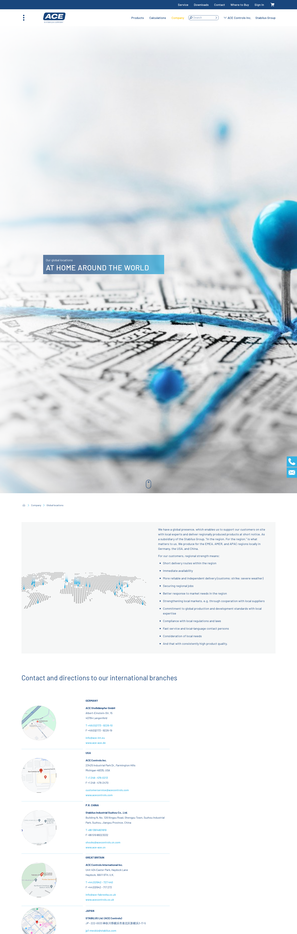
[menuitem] (137, 17)
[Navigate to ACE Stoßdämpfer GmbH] (38, 738)
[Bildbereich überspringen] (148, 484)
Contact (219, 5)
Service (183, 5)
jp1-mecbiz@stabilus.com (101, 930)
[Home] (23, 505)
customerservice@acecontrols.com (107, 790)
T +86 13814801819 (96, 830)
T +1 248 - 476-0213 (97, 777)
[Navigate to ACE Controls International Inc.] (38, 895)
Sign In (259, 5)
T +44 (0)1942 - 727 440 (99, 882)
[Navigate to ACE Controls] (38, 842)
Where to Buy (239, 5)
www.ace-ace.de (96, 742)
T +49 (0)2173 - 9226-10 (99, 725)
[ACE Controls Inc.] (54, 18)
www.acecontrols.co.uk (100, 899)
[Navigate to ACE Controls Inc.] (38, 790)
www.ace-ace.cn (96, 847)
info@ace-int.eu (95, 737)
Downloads (201, 5)
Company (36, 505)
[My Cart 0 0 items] (273, 5)
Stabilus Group (265, 18)
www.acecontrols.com (99, 795)
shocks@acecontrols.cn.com (103, 842)
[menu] (157, 17)
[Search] (216, 17)
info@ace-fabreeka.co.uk (101, 894)
